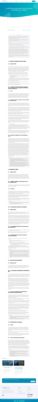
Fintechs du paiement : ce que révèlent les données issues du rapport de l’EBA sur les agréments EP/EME (19, 368)
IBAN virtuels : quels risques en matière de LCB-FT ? (7, 367)
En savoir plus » (5, 373)
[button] (23, 30)
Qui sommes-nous (27, 1)
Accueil (11, 1)
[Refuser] (37, 400)
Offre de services (16, 1)
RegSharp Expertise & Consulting (21, 393)
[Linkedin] (2, 395)
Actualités (22, 1)
